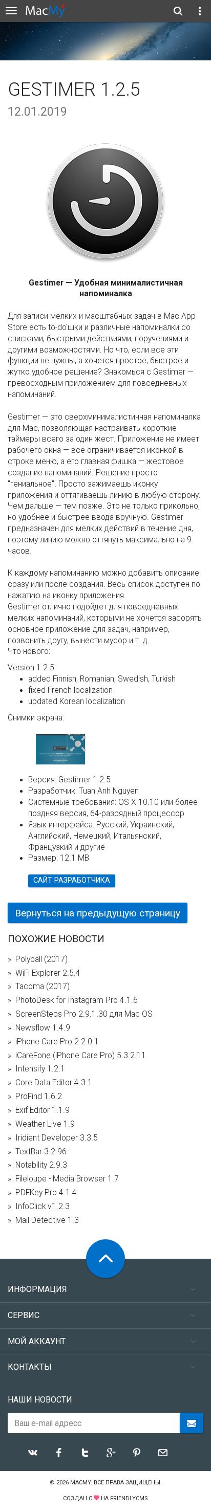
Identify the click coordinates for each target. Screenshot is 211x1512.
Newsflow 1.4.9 (42, 1028)
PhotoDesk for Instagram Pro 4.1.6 (76, 1000)
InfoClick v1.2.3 (42, 1206)
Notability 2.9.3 (41, 1165)
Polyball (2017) (41, 959)
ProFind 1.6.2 (38, 1096)
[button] (78, 744)
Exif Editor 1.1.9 (42, 1110)
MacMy (80, 1482)
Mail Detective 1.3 (47, 1220)
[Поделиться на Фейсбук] (59, 1452)
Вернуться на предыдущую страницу (97, 913)
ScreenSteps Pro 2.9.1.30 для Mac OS (84, 1014)
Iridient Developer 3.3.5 (56, 1138)
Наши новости (40, 1400)
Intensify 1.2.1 (40, 1068)
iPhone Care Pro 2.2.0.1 (57, 1041)
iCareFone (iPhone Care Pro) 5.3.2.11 (80, 1055)
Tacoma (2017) (42, 986)
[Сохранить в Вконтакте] (32, 1452)
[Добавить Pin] (136, 1452)
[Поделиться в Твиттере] (85, 1452)
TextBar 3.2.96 (41, 1151)
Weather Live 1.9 (45, 1124)
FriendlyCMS (129, 1498)
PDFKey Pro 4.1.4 (46, 1192)
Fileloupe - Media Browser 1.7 (67, 1179)
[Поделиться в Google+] (111, 1452)
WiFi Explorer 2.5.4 (47, 973)
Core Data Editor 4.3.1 (53, 1082)
